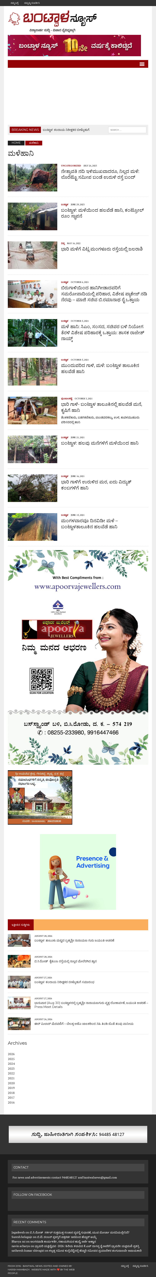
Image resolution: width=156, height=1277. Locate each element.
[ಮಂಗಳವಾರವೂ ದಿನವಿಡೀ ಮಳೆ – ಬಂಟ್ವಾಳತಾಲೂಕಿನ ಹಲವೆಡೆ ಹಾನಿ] (32, 538)
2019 (11, 1088)
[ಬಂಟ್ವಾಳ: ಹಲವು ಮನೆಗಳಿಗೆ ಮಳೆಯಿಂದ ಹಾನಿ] (32, 461)
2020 (11, 1083)
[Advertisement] (78, 96)
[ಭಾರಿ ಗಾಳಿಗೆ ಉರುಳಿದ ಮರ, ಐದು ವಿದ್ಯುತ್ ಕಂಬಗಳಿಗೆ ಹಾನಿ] (32, 499)
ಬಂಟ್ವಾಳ (64, 204)
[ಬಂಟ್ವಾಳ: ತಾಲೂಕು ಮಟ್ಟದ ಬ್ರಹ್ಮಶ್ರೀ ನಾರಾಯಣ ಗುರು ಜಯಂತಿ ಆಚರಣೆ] (19, 944)
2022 (11, 1073)
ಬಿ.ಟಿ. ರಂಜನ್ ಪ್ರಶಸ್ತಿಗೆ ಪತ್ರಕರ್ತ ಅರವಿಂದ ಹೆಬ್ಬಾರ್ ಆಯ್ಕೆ (66, 1237)
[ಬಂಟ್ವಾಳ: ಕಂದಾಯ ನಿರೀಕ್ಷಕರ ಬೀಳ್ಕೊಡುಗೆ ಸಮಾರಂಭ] (19, 986)
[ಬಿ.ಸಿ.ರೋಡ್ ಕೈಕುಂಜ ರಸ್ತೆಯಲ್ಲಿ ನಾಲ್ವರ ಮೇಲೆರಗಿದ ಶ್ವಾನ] (19, 965)
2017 (11, 1097)
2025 (11, 1059)
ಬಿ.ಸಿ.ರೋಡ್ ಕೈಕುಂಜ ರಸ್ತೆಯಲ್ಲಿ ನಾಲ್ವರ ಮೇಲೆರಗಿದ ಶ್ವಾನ (65, 961)
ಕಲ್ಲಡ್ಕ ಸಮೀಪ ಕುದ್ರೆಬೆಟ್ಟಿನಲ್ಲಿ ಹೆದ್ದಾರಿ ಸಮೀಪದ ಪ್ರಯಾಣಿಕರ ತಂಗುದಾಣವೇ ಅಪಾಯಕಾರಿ (95, 1250)
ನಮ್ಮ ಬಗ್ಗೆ (14, 3)
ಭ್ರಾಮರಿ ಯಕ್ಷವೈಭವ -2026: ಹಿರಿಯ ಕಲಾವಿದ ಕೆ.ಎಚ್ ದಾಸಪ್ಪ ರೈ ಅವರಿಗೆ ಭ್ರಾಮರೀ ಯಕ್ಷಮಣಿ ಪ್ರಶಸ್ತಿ (87, 1246)
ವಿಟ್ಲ (63, 243)
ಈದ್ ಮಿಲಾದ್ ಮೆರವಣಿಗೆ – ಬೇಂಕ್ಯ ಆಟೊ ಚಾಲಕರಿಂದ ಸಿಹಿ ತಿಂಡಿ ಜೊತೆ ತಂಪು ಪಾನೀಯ (84, 1024)
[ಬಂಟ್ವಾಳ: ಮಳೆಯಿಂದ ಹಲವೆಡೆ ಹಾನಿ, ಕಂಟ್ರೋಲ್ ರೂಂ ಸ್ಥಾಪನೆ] (32, 228)
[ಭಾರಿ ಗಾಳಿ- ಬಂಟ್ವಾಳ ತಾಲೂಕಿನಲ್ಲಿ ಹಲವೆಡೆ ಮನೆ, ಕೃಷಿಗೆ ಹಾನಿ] (32, 422)
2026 (11, 1054)
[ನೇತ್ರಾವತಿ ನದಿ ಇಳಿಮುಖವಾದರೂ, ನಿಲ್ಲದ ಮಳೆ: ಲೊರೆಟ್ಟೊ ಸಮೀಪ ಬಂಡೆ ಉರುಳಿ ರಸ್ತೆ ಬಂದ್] (32, 189)
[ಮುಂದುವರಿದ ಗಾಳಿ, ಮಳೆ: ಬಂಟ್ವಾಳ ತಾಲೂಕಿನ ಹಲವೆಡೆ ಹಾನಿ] (32, 383)
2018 (11, 1093)
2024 (11, 1064)
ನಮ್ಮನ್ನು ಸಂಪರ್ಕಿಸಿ (32, 3)
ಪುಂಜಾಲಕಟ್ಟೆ (66, 398)
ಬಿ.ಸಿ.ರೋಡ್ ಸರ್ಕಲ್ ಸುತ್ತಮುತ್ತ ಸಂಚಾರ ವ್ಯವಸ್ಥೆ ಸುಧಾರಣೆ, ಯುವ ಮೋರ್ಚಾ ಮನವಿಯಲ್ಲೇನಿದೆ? (79, 1232)
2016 (11, 1102)
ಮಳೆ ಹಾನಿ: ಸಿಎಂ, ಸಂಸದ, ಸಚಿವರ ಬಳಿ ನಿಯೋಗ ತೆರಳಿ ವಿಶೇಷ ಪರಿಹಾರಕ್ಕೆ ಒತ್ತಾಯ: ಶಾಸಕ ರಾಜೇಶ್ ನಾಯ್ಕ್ (102, 332)
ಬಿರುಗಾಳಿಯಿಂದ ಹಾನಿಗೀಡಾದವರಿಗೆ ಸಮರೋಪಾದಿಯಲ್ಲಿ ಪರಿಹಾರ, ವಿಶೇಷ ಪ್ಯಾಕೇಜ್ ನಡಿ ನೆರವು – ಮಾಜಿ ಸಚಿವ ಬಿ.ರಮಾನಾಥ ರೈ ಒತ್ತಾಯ (104, 293)
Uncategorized (71, 165)
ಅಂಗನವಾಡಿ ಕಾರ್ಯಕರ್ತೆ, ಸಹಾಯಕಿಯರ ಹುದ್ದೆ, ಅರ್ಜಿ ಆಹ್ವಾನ (63, 1241)
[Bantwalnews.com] (78, 21)
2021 (11, 1078)
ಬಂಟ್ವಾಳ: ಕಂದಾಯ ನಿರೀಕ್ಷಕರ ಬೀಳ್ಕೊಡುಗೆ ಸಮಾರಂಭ (64, 982)
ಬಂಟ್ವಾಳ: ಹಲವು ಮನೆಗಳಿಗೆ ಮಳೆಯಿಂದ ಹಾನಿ (99, 443)
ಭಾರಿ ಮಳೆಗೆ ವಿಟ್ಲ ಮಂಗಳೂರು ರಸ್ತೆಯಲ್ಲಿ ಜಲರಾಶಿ (102, 249)
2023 (11, 1068)
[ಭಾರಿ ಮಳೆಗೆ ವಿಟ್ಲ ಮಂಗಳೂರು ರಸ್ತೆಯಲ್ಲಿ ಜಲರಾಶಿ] (32, 267)
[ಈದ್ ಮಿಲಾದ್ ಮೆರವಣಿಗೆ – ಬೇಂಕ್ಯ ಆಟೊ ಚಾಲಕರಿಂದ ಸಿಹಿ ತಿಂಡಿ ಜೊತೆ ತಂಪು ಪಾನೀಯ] (19, 1027)
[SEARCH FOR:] (127, 129)
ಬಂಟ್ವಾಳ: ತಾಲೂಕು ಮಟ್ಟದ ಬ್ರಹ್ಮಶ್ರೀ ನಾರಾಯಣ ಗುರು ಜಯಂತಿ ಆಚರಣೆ (74, 940)
